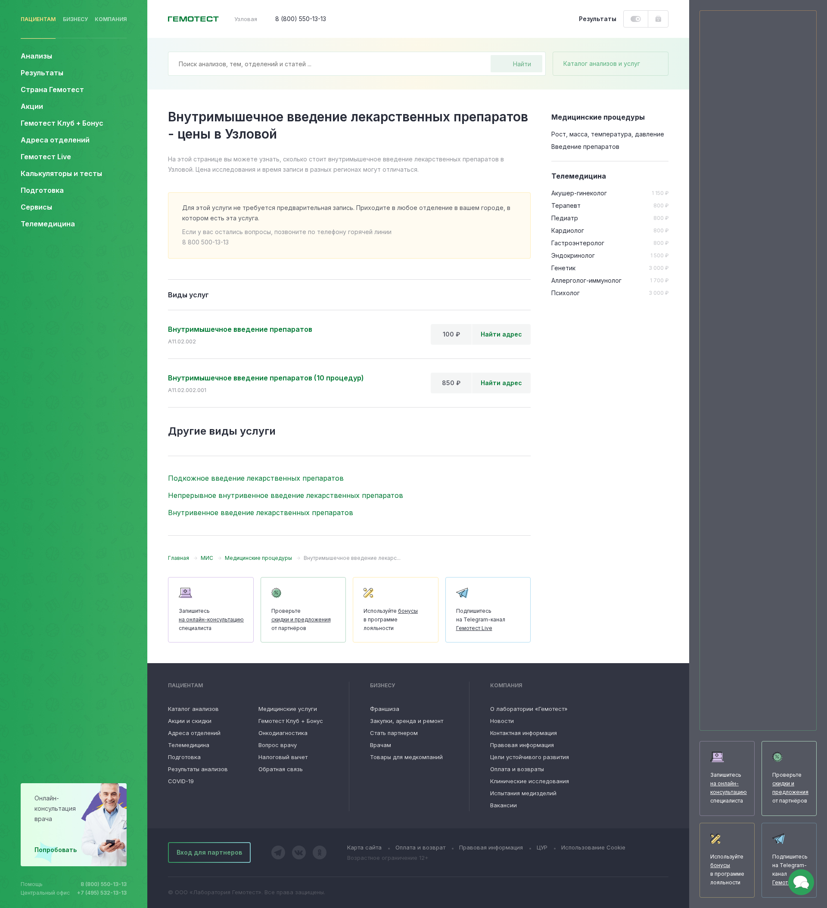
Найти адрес (501, 334)
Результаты (42, 72)
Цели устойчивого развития (529, 757)
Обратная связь (280, 769)
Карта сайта (364, 847)
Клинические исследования (529, 781)
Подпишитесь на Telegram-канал (480, 619)
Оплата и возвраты (517, 769)
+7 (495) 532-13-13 (102, 892)
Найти (522, 64)
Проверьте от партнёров (301, 619)
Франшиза (384, 708)
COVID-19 (181, 781)
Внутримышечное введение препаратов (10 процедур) (266, 378)
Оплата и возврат (420, 847)
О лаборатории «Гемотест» (529, 708)
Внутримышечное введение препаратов (240, 329)
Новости (502, 720)
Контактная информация (523, 732)
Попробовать (55, 849)
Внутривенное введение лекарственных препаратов (260, 512)
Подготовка (184, 757)
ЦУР (542, 847)
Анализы (36, 56)
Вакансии (503, 805)
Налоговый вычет (283, 757)
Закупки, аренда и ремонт (406, 720)
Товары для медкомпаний (406, 757)
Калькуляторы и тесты (61, 173)
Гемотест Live (46, 156)
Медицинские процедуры (598, 117)
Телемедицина (48, 223)
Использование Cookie (593, 847)
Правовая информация (522, 744)
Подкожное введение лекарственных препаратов (256, 478)
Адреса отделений (55, 140)
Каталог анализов (193, 708)
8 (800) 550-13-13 (104, 884)
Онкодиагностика (283, 732)
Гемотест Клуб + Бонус (62, 123)
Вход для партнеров (209, 852)
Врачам (380, 744)
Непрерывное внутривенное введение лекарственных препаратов (285, 495)
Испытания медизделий (523, 793)
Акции (32, 106)
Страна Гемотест (52, 89)
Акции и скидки (189, 720)
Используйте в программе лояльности (391, 619)
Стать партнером (394, 732)
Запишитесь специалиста (211, 619)
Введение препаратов (585, 146)
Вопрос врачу (277, 744)
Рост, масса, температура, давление (607, 134)
